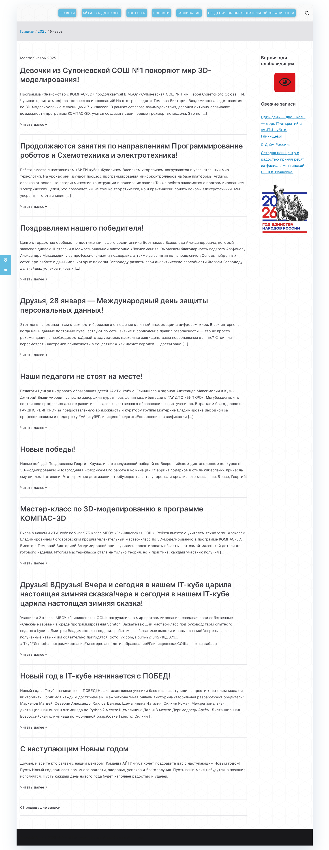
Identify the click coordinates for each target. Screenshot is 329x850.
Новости (161, 13)
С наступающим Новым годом (74, 748)
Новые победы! (47, 449)
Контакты (137, 13)
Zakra (118, 837)
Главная (67, 13)
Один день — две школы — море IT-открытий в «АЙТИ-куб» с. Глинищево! (283, 126)
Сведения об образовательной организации (251, 13)
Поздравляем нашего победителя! (82, 228)
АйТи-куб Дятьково (101, 13)
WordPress (135, 837)
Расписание (189, 13)
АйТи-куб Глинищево (73, 837)
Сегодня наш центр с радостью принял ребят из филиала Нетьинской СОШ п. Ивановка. (282, 162)
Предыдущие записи (42, 807)
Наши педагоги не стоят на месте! (81, 376)
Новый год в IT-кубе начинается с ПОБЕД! (95, 676)
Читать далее (32, 124)
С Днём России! (275, 144)
